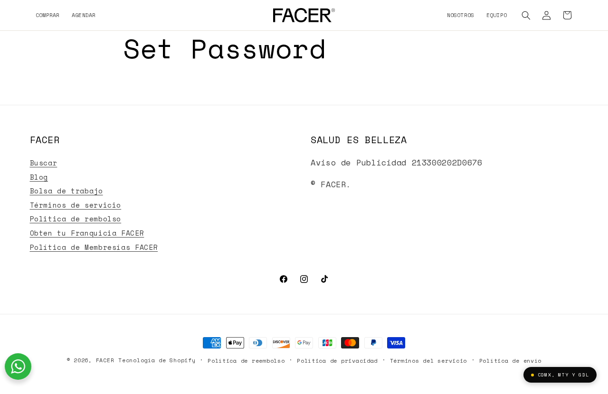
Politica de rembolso (76, 219)
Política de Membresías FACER (94, 247)
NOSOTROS (461, 15)
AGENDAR (84, 15)
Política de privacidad (337, 361)
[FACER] (303, 15)
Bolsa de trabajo (66, 191)
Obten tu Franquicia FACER (87, 233)
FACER (105, 360)
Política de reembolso (246, 361)
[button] (526, 15)
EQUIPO (496, 15)
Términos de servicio (76, 205)
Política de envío (510, 361)
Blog (39, 177)
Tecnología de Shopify (156, 360)
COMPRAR (48, 15)
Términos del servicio (428, 361)
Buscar (43, 163)
